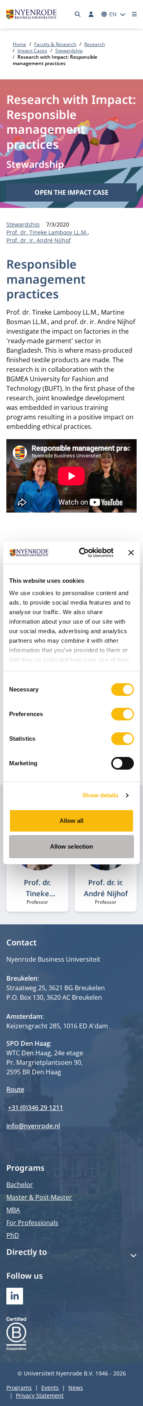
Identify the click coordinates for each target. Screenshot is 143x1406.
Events (50, 1387)
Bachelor (19, 1184)
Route (15, 1089)
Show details (100, 795)
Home (19, 44)
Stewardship (69, 50)
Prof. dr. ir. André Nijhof (38, 240)
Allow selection (71, 846)
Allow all (72, 820)
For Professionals (32, 1222)
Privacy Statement (40, 1395)
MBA (13, 1210)
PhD (12, 1235)
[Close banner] (131, 552)
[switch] (122, 714)
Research (94, 44)
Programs (19, 1387)
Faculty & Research (55, 44)
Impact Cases (32, 50)
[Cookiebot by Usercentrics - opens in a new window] (84, 552)
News (75, 1387)
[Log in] (91, 14)
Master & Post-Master (39, 1197)
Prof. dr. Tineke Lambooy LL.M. (47, 232)
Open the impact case (71, 192)
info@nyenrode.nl (33, 1126)
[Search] (77, 14)
